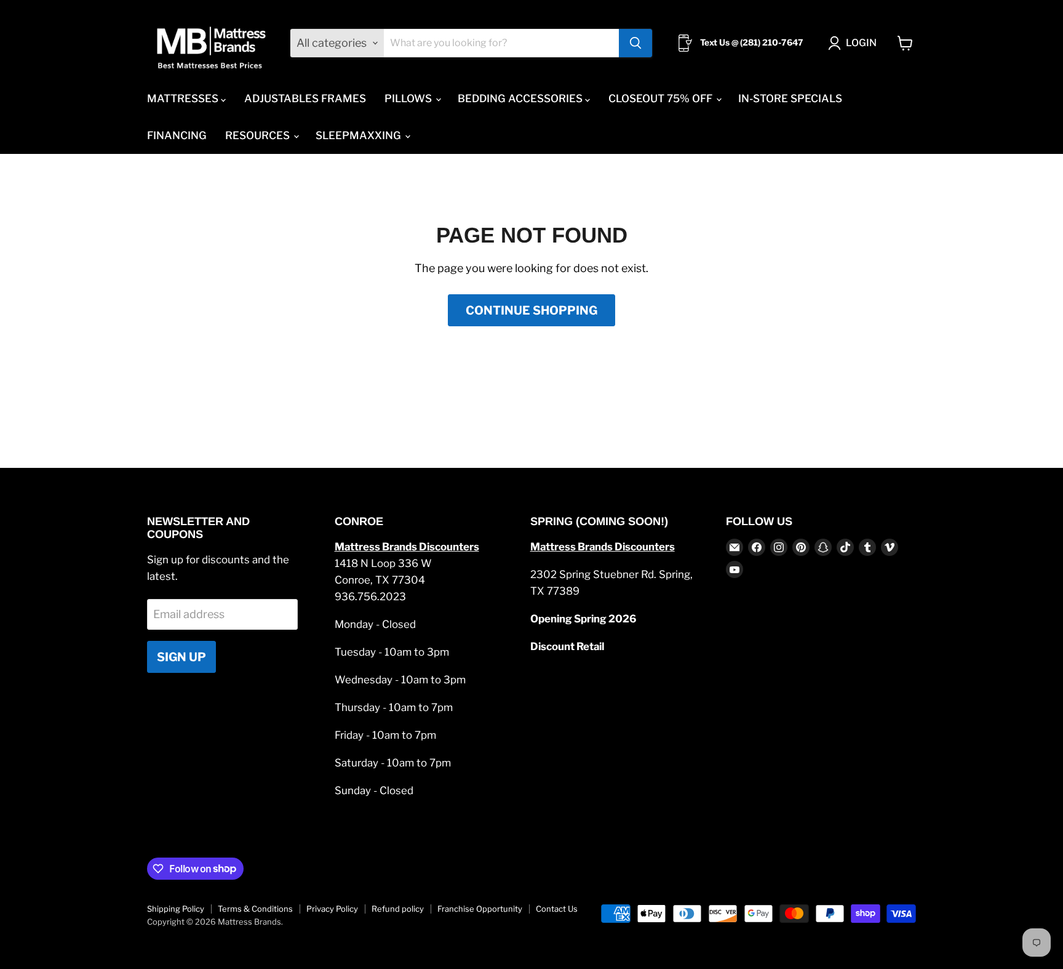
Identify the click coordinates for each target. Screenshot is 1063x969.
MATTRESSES (184, 98)
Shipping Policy (175, 909)
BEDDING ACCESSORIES (521, 98)
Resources (258, 135)
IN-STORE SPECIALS (790, 98)
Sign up (181, 656)
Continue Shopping (531, 310)
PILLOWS (409, 98)
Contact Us (557, 909)
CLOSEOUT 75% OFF (661, 98)
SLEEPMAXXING (360, 135)
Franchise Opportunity (479, 909)
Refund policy (398, 909)
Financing (177, 135)
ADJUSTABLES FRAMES (305, 98)
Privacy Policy (332, 909)
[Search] (635, 43)
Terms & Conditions (255, 909)
